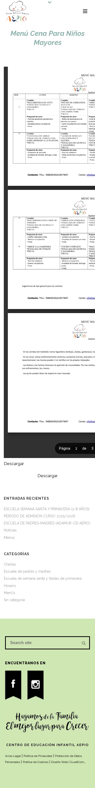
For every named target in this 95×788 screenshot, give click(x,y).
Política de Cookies (35, 762)
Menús (9, 538)
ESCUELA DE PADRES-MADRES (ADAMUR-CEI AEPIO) (47, 523)
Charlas (10, 564)
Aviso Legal (13, 756)
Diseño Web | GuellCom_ (68, 762)
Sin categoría (14, 600)
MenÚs (9, 593)
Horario (10, 586)
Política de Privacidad (38, 756)
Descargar (14, 463)
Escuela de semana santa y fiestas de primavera (43, 578)
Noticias (10, 530)
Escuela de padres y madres (27, 571)
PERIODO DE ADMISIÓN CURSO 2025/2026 (39, 516)
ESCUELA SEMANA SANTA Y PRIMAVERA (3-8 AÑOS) (46, 509)
